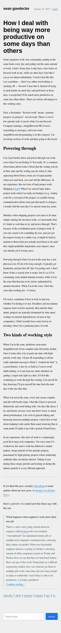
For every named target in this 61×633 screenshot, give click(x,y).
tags (48, 595)
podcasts (28, 595)
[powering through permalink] (40, 148)
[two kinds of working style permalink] (56, 335)
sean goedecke (16, 8)
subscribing (39, 486)
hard (17, 188)
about (18, 595)
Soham (25, 531)
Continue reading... (15, 584)
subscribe (8, 595)
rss (54, 595)
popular (39, 595)
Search (51, 616)
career (55, 8)
